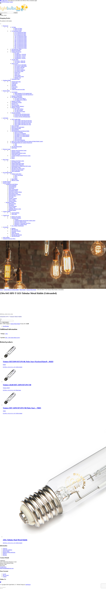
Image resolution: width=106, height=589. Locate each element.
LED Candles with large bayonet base (23, 120)
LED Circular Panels (13, 189)
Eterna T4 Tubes (18, 29)
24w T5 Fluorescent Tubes (20, 40)
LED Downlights (13, 206)
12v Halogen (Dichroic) (17, 97)
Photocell (14, 232)
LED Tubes (14, 147)
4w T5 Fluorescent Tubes (20, 32)
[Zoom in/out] (0, 587)
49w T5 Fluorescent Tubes (20, 45)
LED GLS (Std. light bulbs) (18, 127)
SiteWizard (28, 584)
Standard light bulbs (16, 81)
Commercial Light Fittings (12, 184)
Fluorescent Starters (16, 50)
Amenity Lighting (13, 198)
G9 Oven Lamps (15, 105)
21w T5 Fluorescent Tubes (20, 38)
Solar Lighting (6, 237)
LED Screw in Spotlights (20, 133)
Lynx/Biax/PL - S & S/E (20, 58)
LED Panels (11, 188)
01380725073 (4, 0)
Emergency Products (16, 218)
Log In (1, 2)
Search (15, 12)
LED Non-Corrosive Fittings (15, 192)
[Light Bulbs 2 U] (14, 11)
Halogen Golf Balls (16, 101)
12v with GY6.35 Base (19, 111)
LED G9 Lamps (18, 137)
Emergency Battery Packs (20, 221)
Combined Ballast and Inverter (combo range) (24, 220)
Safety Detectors (15, 233)
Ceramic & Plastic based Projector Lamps (21, 155)
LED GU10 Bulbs (18, 132)
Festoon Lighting (12, 201)
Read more (18, 390)
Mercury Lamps (15, 180)
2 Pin (15, 144)
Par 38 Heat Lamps (16, 162)
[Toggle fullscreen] (2, 587)
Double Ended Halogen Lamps (19, 153)
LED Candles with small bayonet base (23, 122)
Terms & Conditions (7, 549)
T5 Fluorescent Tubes (16, 31)
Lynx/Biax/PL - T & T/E (20, 55)
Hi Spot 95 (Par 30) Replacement (22, 115)
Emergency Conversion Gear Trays (22, 223)
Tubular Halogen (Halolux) (18, 106)
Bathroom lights (12, 203)
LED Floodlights (12, 185)
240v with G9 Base (18, 109)
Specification (6, 326)
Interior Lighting (6, 183)
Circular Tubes (15, 59)
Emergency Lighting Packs (20, 224)
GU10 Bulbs (14, 92)
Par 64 (13, 158)
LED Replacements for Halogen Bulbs (20, 131)
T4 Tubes (14, 27)
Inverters (16, 219)
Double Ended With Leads (18, 164)
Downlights (11, 205)
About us (5, 548)
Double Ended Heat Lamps (18, 163)
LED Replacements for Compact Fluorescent (22, 142)
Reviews (5, 555)
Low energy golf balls (19, 67)
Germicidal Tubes (16, 79)
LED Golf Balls (15, 125)
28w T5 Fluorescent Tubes (20, 41)
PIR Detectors (15, 229)
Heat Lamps (5, 159)
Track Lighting (12, 199)
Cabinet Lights (12, 207)
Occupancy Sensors (16, 231)
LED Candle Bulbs (16, 119)
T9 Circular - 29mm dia (19, 62)
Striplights (14, 85)
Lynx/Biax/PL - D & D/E (20, 54)
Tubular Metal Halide (31, 289)
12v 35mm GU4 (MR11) (20, 98)
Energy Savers (15, 63)
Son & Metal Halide (7, 172)
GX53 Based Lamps (19, 76)
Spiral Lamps (17, 75)
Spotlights (14, 88)
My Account (6, 2)
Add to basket (5, 322)
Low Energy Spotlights (19, 70)
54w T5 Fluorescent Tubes (20, 46)
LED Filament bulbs (16, 128)
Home (1, 289)
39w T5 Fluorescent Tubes (20, 44)
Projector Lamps (6, 149)
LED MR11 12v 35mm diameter (21, 136)
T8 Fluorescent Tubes (16, 49)
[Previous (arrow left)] (0, 588)
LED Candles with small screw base (22, 124)
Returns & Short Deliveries (9, 552)
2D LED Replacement (17, 146)
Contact (11, 2)
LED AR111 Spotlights (19, 140)
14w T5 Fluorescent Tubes (20, 37)
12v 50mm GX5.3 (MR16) (20, 99)
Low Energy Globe (18, 71)
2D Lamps (16, 53)
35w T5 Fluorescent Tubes (20, 42)
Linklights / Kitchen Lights (15, 208)
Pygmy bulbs (15, 86)
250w (6, 333)
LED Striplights (15, 129)
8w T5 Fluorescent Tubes (20, 35)
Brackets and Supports (17, 234)
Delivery (5, 553)
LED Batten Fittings (13, 190)
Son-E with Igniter (18, 175)
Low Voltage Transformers (18, 225)
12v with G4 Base (18, 110)
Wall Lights (14, 214)
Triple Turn (17, 73)
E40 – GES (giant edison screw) (12, 337)
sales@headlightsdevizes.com (6, 568)
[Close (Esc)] (4, 587)
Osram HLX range (16, 154)
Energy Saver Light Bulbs (20, 64)
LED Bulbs (5, 118)
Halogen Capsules (16, 107)
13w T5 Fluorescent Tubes (20, 36)
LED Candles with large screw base (22, 123)
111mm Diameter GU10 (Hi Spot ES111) (23, 94)
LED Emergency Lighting (15, 194)
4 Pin (15, 145)
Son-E (15, 176)
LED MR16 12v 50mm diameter (21, 134)
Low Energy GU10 (18, 68)
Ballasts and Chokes (16, 216)
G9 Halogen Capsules (17, 102)
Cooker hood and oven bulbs (18, 89)
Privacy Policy (6, 551)
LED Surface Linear (13, 193)
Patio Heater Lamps (16, 167)
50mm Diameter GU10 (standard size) (23, 93)
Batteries (14, 228)
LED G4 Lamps (18, 138)
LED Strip (11, 197)
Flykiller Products (7, 181)
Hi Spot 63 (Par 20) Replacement (22, 114)
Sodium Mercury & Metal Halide (11, 289)
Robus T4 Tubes (18, 28)
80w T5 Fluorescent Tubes (20, 48)
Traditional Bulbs (7, 80)
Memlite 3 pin (17, 77)
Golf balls (14, 84)
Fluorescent (5, 25)
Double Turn (17, 72)
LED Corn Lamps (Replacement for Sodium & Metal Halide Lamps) (27, 141)
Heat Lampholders (16, 171)
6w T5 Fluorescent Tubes (20, 33)
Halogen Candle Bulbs (17, 96)
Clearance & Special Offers (9, 238)
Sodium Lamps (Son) (16, 173)
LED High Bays (12, 196)
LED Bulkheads (12, 186)
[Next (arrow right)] (2, 588)
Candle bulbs (15, 83)
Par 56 (13, 157)
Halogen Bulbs (6, 90)
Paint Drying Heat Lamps (17, 170)
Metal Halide (14, 179)
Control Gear (6, 215)
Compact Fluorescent (16, 51)
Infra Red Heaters (16, 236)
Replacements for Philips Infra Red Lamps (21, 166)
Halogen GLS (15, 103)
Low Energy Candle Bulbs (20, 66)
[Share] (3, 587)
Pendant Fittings (12, 210)
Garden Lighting (6, 211)
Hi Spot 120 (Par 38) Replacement (22, 116)
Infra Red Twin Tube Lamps (18, 168)
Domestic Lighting (10, 202)
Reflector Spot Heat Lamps (18, 160)
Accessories (5, 227)
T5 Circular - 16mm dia (19, 61)
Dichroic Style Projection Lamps (19, 150)
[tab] (54, 326)
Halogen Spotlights (16, 112)
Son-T (15, 177)
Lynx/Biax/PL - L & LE (19, 57)
